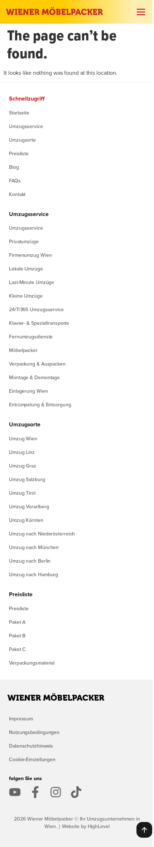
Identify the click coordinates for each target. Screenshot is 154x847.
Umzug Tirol (22, 492)
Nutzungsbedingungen (34, 732)
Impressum (21, 718)
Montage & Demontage (34, 377)
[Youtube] (15, 792)
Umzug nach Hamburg (33, 574)
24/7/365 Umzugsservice (36, 309)
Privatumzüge (24, 241)
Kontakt (17, 194)
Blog (14, 167)
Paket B (17, 635)
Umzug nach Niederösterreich (42, 533)
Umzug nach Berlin (29, 560)
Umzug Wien (23, 438)
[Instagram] (56, 792)
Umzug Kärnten (26, 520)
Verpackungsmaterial (31, 662)
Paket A (17, 622)
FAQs (15, 180)
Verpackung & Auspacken (37, 363)
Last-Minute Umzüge (31, 282)
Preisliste (19, 153)
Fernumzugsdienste (31, 336)
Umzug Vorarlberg (29, 506)
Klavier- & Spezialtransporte (39, 323)
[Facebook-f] (35, 792)
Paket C (17, 649)
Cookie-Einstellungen (32, 759)
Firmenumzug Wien (30, 255)
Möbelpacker (23, 350)
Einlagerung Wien (28, 391)
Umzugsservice (26, 126)
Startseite (19, 112)
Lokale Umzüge (26, 268)
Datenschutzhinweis (31, 745)
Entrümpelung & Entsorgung (40, 404)
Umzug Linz (22, 452)
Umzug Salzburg (27, 479)
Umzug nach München (34, 547)
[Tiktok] (76, 792)
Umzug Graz (22, 465)
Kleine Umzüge (26, 295)
